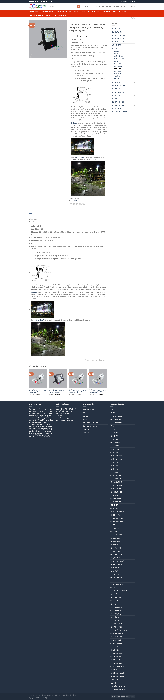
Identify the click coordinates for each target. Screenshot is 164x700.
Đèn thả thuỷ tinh (115, 617)
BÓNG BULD (116, 51)
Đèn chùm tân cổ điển (116, 485)
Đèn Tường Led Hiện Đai (116, 643)
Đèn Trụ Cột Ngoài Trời (116, 637)
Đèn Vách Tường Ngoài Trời (117, 666)
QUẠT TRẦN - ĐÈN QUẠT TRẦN (118, 686)
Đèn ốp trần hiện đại (115, 551)
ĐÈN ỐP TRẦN (113, 531)
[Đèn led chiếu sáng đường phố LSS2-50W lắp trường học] (98, 378)
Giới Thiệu (94, 6)
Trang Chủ (88, 6)
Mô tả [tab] (30, 215)
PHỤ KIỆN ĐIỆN (117, 76)
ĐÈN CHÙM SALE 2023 (118, 38)
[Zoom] (31, 56)
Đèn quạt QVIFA (114, 571)
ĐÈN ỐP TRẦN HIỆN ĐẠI (116, 554)
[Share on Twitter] (74, 204)
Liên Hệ (133, 6)
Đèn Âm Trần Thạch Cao (116, 416)
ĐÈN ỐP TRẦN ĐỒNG (115, 548)
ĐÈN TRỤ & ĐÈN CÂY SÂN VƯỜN (118, 630)
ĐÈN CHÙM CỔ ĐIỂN (34, 12)
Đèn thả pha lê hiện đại (116, 607)
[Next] (107, 383)
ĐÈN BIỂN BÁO (117, 64)
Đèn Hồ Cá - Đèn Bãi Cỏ (116, 499)
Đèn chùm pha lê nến (115, 475)
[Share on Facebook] (71, 204)
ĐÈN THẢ (114, 12)
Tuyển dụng (115, 6)
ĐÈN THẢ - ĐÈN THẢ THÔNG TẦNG (119, 591)
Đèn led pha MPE (80, 157)
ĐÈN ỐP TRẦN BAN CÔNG (94, 12)
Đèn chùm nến (114, 462)
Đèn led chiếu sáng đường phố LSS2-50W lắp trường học (97, 391)
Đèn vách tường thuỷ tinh (117, 670)
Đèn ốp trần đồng (114, 545)
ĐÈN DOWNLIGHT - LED (118, 42)
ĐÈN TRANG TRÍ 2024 (60, 15)
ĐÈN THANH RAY (117, 73)
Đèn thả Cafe (113, 594)
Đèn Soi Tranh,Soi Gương (116, 584)
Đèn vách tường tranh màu (117, 676)
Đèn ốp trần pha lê (115, 558)
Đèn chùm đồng (114, 452)
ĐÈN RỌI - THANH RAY (118, 92)
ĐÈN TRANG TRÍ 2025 (118, 105)
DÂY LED (116, 54)
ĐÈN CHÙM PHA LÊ (115, 472)
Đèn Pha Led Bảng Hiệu (116, 564)
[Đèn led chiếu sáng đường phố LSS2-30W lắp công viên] (78, 378)
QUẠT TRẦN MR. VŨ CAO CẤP (37, 15)
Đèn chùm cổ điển (115, 449)
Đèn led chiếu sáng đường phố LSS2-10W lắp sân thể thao (37, 391)
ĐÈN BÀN (116, 61)
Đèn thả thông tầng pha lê (117, 614)
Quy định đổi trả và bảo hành (90, 423)
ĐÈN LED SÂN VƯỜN (118, 71)
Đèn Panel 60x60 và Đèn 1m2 (117, 561)
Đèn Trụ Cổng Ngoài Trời (116, 634)
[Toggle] (134, 32)
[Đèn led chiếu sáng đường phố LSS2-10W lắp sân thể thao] (38, 378)
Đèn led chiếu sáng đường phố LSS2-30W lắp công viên (77, 391)
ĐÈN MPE (83, 12)
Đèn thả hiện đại (114, 601)
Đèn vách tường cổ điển (116, 653)
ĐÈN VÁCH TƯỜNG (123, 12)
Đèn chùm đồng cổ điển (116, 456)
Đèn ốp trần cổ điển (115, 538)
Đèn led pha (74, 123)
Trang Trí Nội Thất (125, 6)
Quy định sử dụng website (90, 426)
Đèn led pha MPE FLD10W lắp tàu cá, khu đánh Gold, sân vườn (57, 391)
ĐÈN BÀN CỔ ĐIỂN (116, 29)
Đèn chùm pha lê (114, 466)
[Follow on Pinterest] (48, 435)
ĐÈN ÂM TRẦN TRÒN (118, 56)
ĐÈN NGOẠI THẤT (49, 15)
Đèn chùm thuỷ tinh (115, 489)
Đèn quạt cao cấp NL (115, 568)
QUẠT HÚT (116, 78)
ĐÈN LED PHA (117, 69)
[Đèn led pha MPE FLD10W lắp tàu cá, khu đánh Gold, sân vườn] (58, 378)
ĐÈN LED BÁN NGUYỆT (119, 66)
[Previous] (29, 383)
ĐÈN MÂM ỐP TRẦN (73, 12)
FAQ (84, 413)
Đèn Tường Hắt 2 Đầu (115, 640)
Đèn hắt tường (114, 495)
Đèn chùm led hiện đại (116, 459)
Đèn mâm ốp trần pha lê (116, 522)
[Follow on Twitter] (132, 1)
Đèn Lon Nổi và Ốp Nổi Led (117, 512)
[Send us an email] (134, 1)
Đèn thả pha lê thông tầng (117, 610)
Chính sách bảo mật (88, 410)
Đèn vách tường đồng (115, 660)
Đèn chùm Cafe (114, 439)
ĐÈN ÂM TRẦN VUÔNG (119, 59)
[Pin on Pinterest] (80, 204)
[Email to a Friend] (77, 204)
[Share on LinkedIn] (83, 204)
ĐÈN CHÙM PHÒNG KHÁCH (105, 6)
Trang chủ (71, 22)
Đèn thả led (113, 604)
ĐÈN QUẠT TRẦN (106, 12)
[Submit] (78, 6)
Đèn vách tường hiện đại (116, 663)
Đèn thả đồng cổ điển (115, 597)
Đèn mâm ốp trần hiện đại (117, 518)
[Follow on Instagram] (130, 1)
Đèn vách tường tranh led (117, 673)
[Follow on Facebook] (129, 1)
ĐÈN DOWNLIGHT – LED (61, 12)
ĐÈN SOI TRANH (116, 95)
